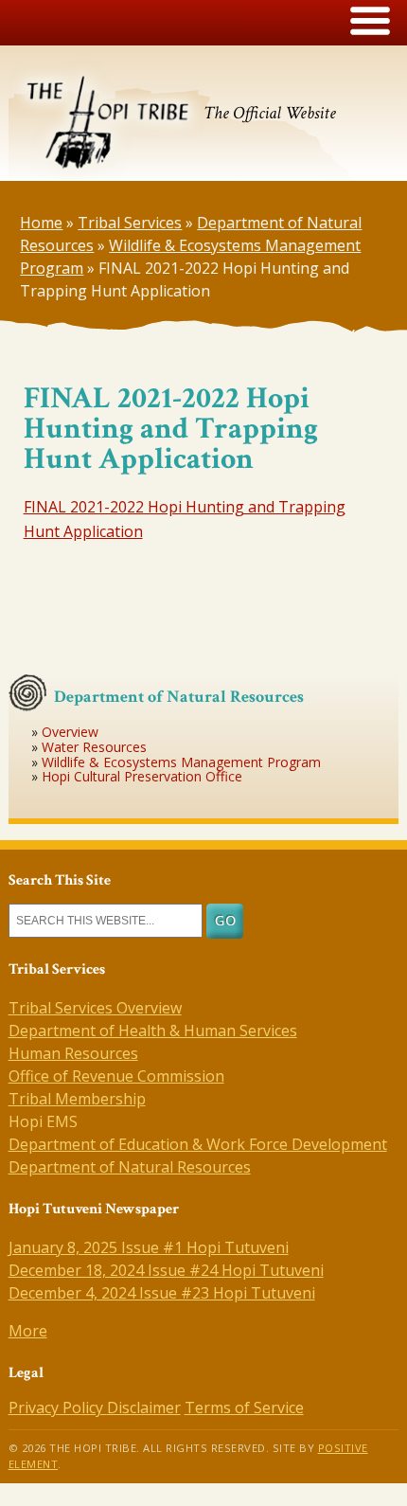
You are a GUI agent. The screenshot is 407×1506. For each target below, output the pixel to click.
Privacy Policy (58, 1407)
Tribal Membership (77, 1098)
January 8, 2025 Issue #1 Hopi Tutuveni (149, 1247)
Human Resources (73, 1053)
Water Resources (94, 747)
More (28, 1330)
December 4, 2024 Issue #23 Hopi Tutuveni (162, 1292)
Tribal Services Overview (95, 1007)
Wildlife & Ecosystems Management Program (181, 762)
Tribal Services (130, 222)
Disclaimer (144, 1407)
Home (41, 222)
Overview (70, 732)
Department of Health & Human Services (153, 1030)
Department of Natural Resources (130, 1166)
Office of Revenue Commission (116, 1076)
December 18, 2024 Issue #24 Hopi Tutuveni (166, 1270)
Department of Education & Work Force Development (198, 1144)
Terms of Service (244, 1407)
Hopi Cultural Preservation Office (142, 776)
